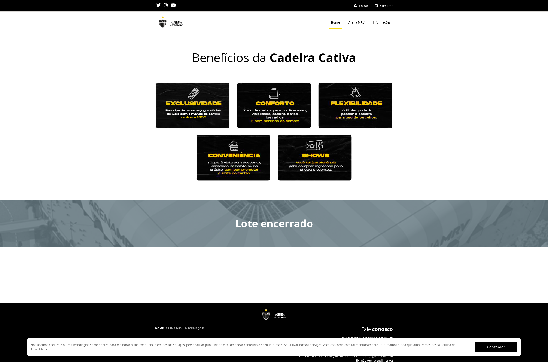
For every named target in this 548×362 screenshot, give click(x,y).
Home (335, 22)
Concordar (496, 347)
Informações (382, 22)
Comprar (385, 6)
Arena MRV (356, 22)
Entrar (362, 6)
